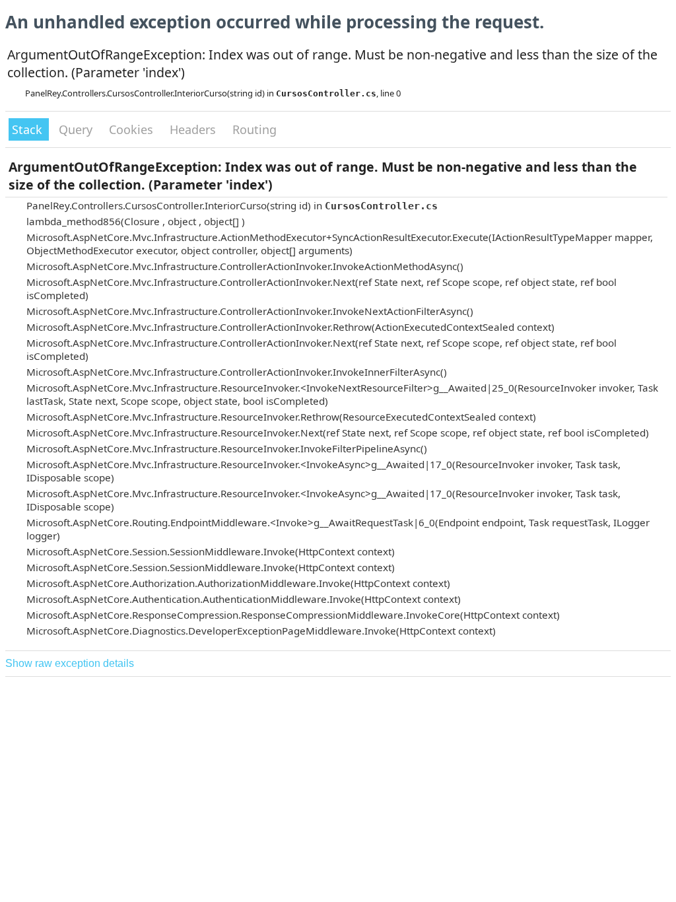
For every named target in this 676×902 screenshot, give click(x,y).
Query (77, 129)
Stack (29, 129)
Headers (194, 129)
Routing (254, 129)
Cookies (132, 129)
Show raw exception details (69, 663)
